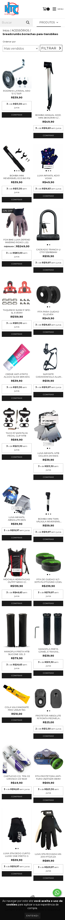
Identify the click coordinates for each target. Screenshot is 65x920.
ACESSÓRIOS (20, 30)
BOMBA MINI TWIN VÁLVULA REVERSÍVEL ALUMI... (48, 520)
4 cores (17, 508)
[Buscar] (28, 22)
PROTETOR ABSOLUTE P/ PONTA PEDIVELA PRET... (48, 717)
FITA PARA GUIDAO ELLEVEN (48, 313)
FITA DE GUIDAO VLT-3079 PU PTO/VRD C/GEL (48, 580)
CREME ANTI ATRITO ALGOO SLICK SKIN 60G (17, 375)
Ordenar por (9, 41)
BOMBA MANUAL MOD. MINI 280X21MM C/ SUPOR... (48, 116)
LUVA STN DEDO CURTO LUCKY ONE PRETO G (16, 854)
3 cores (48, 166)
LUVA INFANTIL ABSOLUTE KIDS (17, 518)
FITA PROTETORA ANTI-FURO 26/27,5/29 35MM (48, 777)
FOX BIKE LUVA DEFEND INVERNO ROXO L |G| (16, 241)
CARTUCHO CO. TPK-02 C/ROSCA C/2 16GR (17, 777)
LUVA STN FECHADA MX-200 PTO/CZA (48, 855)
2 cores (48, 444)
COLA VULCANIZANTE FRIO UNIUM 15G (17, 708)
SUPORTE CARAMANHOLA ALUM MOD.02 (48, 375)
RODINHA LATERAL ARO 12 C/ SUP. (16, 92)
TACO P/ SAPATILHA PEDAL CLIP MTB (17, 434)
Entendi (32, 915)
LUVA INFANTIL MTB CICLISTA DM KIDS (48, 454)
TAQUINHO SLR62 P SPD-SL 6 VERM (17, 311)
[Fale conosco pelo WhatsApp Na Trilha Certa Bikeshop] (57, 893)
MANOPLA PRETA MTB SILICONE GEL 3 (16, 653)
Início (6, 30)
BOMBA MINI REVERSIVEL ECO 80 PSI (16, 177)
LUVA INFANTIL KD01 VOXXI (48, 177)
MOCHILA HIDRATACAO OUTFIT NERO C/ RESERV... (16, 580)
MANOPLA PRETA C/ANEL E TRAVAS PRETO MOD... (48, 650)
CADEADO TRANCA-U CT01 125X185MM (48, 251)
